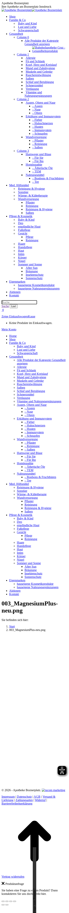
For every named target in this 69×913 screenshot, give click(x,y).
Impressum (8, 796)
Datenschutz (24, 796)
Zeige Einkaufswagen (15, 316)
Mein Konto (9, 329)
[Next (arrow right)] (6, 904)
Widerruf (40, 800)
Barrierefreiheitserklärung (17, 803)
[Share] (6, 901)
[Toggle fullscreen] (10, 901)
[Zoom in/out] (14, 901)
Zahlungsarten (24, 800)
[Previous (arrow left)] (3, 904)
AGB (37, 796)
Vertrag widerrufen (13, 876)
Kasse (31, 316)
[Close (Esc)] (3, 901)
